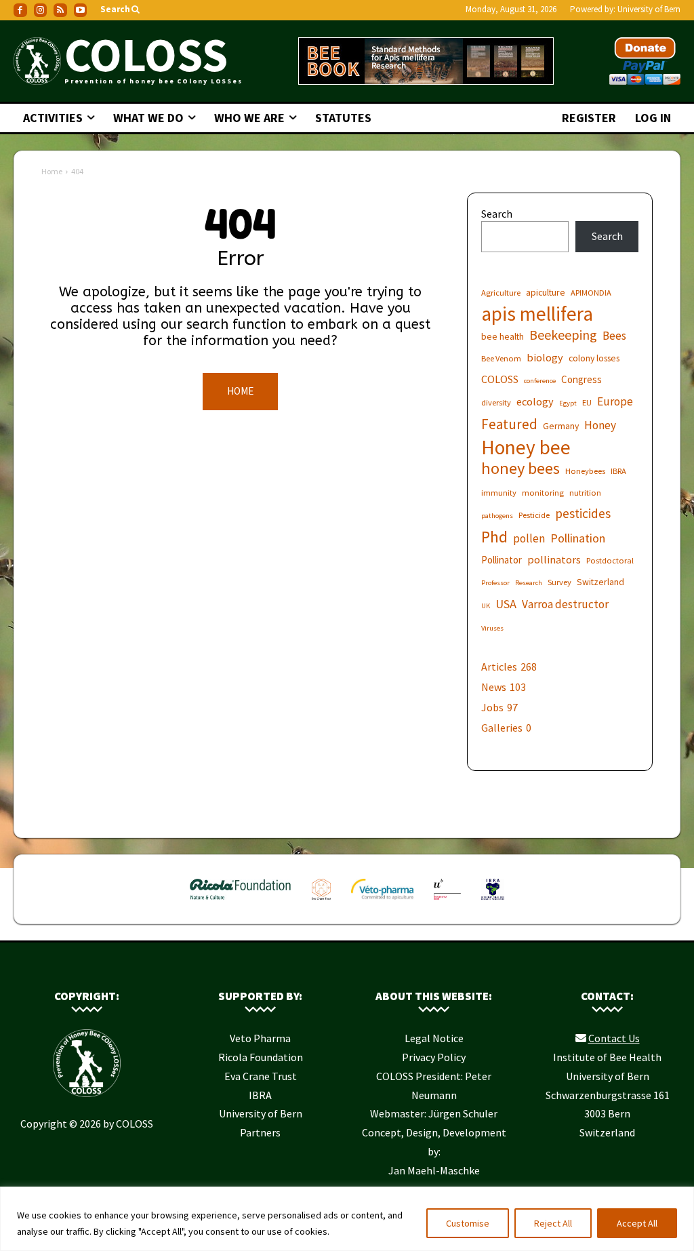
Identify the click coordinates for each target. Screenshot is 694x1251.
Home (51, 171)
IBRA (618, 471)
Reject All (553, 1223)
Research (528, 582)
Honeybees (585, 471)
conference (540, 380)
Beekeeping (563, 334)
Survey (559, 582)
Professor (495, 582)
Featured (509, 424)
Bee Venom (501, 358)
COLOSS (499, 379)
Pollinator (501, 559)
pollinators (554, 559)
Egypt (568, 403)
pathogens (497, 515)
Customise (467, 1223)
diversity (496, 402)
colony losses (594, 358)
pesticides (583, 514)
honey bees (520, 468)
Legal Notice (434, 1038)
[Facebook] (20, 10)
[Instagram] (40, 10)
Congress (581, 379)
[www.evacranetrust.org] (322, 902)
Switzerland (600, 582)
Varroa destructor (565, 604)
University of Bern (648, 9)
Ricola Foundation (260, 1057)
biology (545, 357)
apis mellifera (537, 313)
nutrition (585, 493)
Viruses (492, 628)
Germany (561, 426)
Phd (494, 537)
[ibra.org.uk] (493, 902)
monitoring (543, 493)
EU (587, 402)
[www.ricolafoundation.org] (241, 902)
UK (485, 605)
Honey (600, 425)
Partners (260, 1132)
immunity (498, 493)
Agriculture (500, 292)
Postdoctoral (610, 560)
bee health (502, 336)
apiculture (545, 292)
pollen (529, 539)
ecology (535, 401)
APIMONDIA (591, 292)
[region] (347, 1219)
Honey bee (526, 447)
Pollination (577, 538)
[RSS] (60, 10)
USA (505, 604)
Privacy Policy (434, 1057)
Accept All (637, 1223)
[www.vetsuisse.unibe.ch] (447, 902)
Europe (615, 402)
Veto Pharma (260, 1038)
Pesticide (534, 515)
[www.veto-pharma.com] (382, 902)
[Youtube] (80, 10)
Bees (614, 336)
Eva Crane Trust (260, 1076)
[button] (121, 10)
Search (496, 213)
